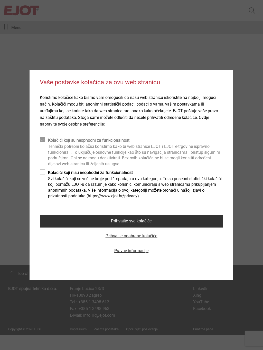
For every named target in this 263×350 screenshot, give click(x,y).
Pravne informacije (131, 250)
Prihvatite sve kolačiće (131, 221)
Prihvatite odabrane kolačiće (131, 236)
